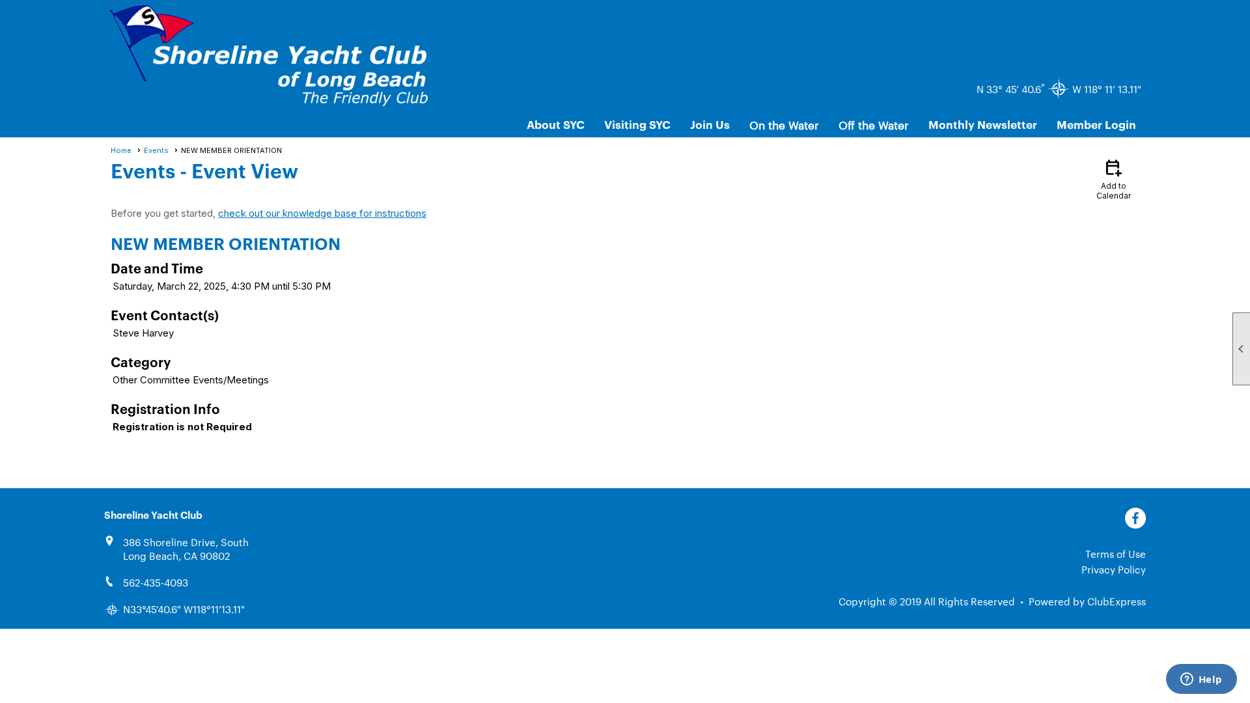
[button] (784, 124)
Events (156, 150)
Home (121, 150)
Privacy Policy (1113, 569)
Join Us (710, 124)
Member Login (1096, 124)
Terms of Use (1115, 553)
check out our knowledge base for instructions (322, 213)
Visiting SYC (637, 124)
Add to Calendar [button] (1113, 178)
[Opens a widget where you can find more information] (1201, 680)
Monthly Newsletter (982, 124)
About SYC (556, 124)
